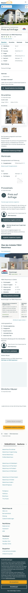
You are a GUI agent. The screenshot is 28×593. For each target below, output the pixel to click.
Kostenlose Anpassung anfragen (12, 150)
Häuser (6, 433)
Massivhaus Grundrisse (8, 449)
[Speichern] (26, 6)
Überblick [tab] (3, 42)
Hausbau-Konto (6, 544)
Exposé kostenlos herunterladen (14, 88)
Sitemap (4, 516)
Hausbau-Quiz (6, 541)
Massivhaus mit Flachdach (9, 466)
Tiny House (5, 498)
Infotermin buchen (7, 554)
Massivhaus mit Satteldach (9, 463)
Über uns (4, 511)
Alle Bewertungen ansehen (19, 320)
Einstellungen (14, 586)
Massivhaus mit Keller (8, 480)
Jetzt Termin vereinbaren (10, 351)
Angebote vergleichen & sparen (12, 237)
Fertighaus (5, 491)
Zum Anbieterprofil (5, 251)
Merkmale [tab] (19, 42)
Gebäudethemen (10, 444)
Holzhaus (5, 493)
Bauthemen (21, 444)
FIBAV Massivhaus (14, 433)
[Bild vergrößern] (24, 123)
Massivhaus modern (7, 482)
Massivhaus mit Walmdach (9, 471)
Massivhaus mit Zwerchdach (10, 477)
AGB (3, 531)
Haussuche (5, 538)
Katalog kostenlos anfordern (11, 295)
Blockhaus (5, 496)
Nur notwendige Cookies (14, 590)
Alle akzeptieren (14, 582)
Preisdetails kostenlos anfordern (14, 427)
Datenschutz (6, 526)
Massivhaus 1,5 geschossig (9, 452)
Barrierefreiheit (6, 513)
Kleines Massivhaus (7, 454)
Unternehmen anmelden (9, 551)
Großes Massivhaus (7, 457)
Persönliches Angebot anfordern (12, 220)
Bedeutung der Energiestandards (9, 166)
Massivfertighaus (7, 485)
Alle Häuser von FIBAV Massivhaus (9, 360)
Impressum (5, 528)
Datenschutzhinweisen (10, 578)
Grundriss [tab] (11, 42)
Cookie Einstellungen (8, 518)
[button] (25, 2)
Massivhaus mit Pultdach (9, 468)
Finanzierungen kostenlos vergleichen (10, 202)
